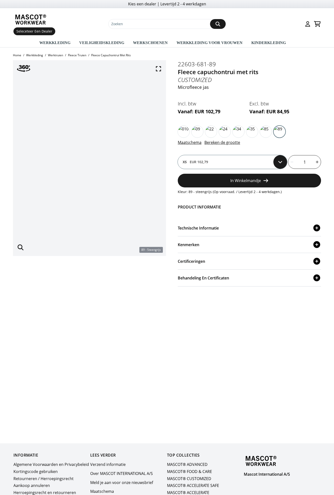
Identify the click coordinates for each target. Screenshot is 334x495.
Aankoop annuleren (31, 485)
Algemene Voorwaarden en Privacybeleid (51, 464)
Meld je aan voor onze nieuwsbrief (121, 482)
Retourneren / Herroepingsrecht (43, 478)
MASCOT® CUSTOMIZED (189, 478)
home (17, 55)
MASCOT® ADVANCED (187, 464)
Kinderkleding (268, 43)
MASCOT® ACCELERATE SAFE (193, 485)
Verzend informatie (108, 464)
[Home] (31, 19)
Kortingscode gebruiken (35, 471)
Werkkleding (54, 43)
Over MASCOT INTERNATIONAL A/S (121, 473)
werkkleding (34, 55)
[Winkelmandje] (317, 24)
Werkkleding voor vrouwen (210, 43)
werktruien (55, 55)
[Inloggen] (307, 24)
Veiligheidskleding (101, 43)
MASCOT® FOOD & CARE (189, 471)
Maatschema (189, 142)
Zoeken (117, 24)
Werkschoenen (150, 43)
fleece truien (77, 55)
